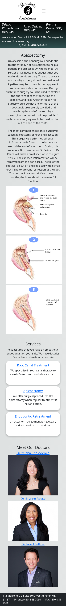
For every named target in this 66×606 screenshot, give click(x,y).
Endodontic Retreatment (33, 416)
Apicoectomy (33, 391)
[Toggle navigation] (43, 11)
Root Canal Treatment (33, 365)
